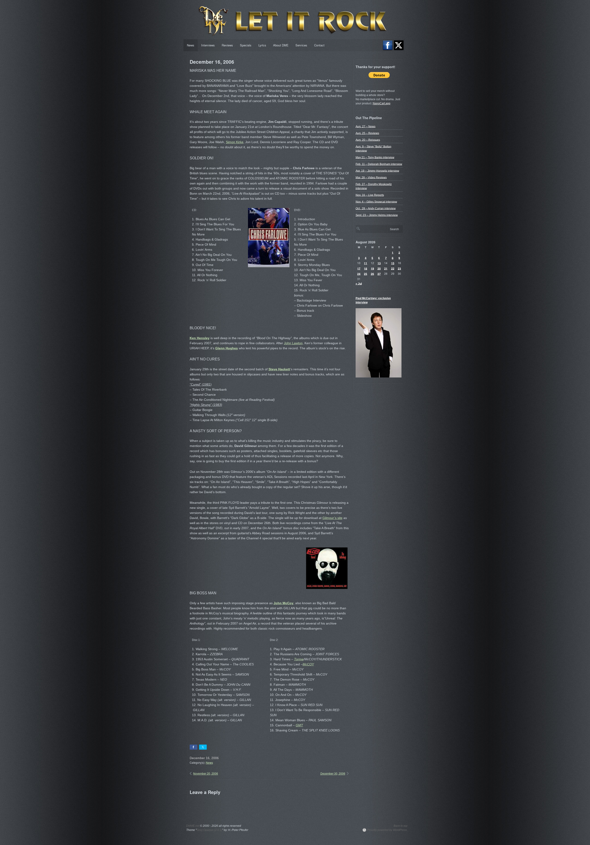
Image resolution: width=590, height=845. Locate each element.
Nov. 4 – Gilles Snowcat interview (376, 201)
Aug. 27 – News (365, 126)
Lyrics (262, 45)
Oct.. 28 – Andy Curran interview (376, 208)
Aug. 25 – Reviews (367, 133)
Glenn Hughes (226, 348)
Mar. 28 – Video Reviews (371, 177)
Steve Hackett (279, 369)
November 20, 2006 (205, 773)
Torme (299, 659)
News (190, 45)
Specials (245, 45)
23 (399, 268)
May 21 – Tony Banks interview (375, 157)
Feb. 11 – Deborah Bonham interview (379, 164)
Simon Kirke (234, 142)
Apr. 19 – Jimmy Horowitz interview (377, 170)
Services (301, 45)
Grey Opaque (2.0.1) (209, 830)
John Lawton (293, 343)
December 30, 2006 (332, 773)
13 (379, 263)
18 (365, 268)
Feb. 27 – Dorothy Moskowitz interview (374, 186)
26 (372, 274)
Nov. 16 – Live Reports (370, 194)
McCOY (308, 664)
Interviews (208, 45)
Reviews (227, 45)
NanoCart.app (381, 103)
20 (379, 268)
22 (392, 268)
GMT (299, 725)
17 (358, 268)
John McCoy (283, 603)
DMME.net (192, 825)
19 (372, 268)
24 (358, 274)
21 (385, 268)
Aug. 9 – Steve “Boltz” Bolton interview (373, 148)
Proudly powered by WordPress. (387, 830)
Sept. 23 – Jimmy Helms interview (377, 215)
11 (365, 263)
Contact (319, 45)
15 (392, 263)
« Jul (359, 283)
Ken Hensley (199, 338)
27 (379, 274)
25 (365, 274)
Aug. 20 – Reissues (368, 139)
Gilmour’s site (332, 518)
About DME (281, 45)
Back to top (400, 825)
